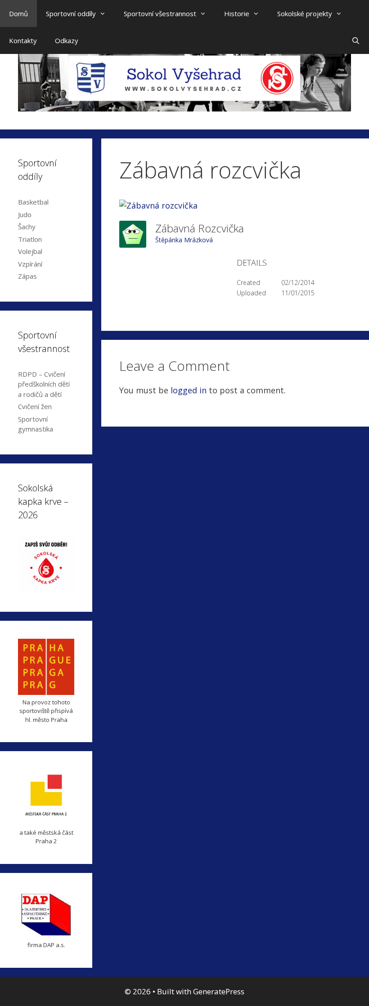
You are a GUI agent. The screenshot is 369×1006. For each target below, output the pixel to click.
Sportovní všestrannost (160, 13)
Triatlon (30, 239)
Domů (18, 13)
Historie (236, 13)
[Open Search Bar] (355, 40)
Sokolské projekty (304, 13)
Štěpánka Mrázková (184, 240)
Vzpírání (30, 263)
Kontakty (23, 40)
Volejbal (30, 251)
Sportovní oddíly (71, 13)
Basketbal (33, 201)
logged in (189, 390)
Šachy (27, 226)
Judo (25, 214)
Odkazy (66, 40)
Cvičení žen (35, 406)
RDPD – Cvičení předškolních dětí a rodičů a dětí (44, 384)
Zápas (27, 276)
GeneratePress (218, 991)
